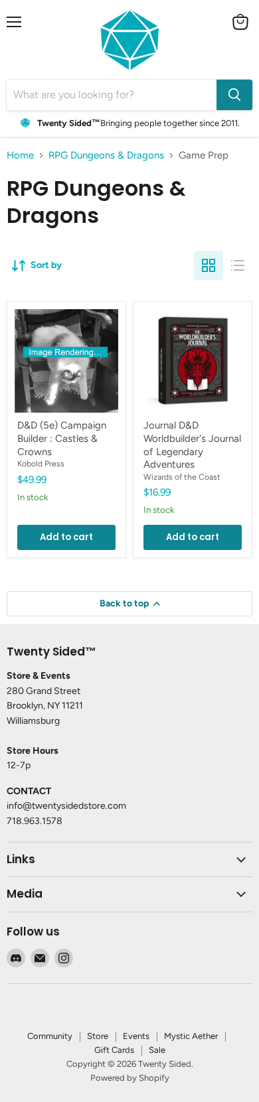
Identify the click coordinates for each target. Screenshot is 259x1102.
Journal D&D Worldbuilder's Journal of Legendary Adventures (192, 444)
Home (20, 155)
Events (136, 1036)
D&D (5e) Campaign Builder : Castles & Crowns (61, 438)
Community (49, 1036)
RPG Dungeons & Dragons (106, 155)
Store (97, 1036)
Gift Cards (114, 1050)
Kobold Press (40, 463)
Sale (157, 1050)
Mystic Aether (191, 1036)
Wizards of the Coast (181, 477)
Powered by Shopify (129, 1078)
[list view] (237, 265)
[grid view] (208, 265)
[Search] (234, 95)
